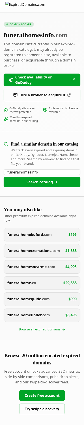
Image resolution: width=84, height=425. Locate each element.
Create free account (42, 395)
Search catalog (39, 182)
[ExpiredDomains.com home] (30, 6)
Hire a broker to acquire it (42, 95)
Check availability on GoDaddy (34, 80)
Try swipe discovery (42, 408)
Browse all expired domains (39, 329)
